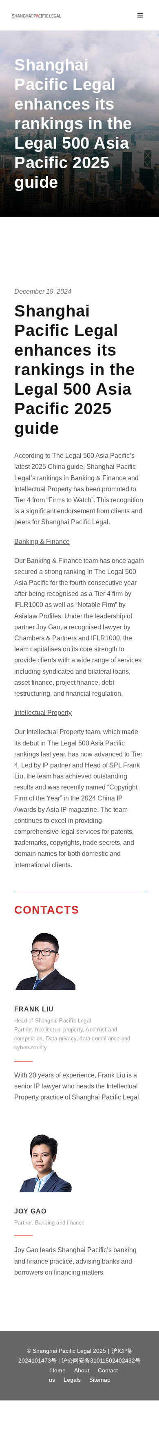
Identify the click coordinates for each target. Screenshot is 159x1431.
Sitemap (99, 1379)
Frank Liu (34, 1009)
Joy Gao (30, 1211)
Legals (72, 1379)
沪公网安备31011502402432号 (101, 1360)
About (81, 1370)
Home (58, 1370)
